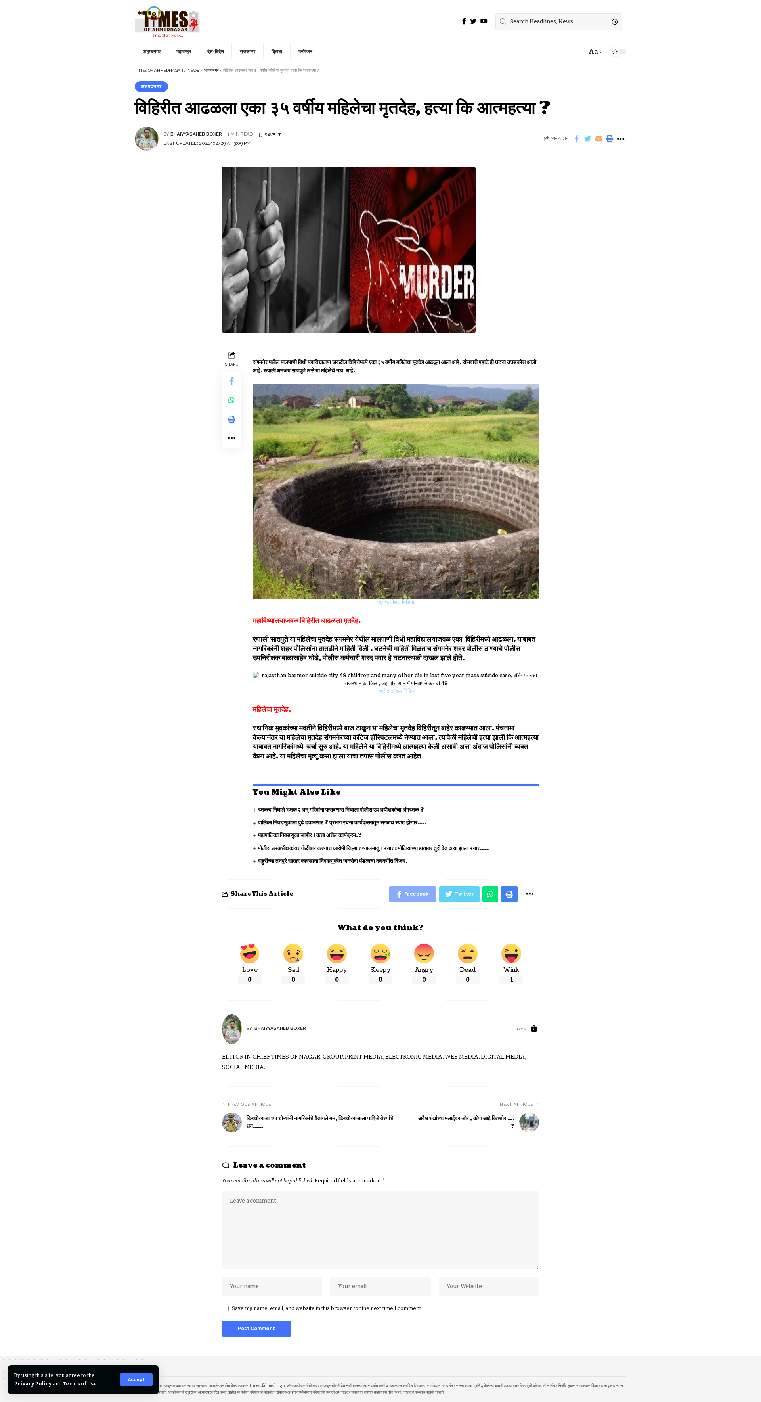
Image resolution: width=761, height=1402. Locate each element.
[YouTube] (483, 21)
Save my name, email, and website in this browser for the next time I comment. (327, 1308)
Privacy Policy (33, 1384)
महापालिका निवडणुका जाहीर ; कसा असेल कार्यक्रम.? (310, 835)
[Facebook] (464, 21)
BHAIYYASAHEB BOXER (196, 134)
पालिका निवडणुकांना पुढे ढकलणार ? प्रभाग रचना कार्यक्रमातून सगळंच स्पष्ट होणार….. (342, 822)
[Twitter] (473, 21)
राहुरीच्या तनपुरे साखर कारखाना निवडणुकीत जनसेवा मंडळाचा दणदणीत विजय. (332, 861)
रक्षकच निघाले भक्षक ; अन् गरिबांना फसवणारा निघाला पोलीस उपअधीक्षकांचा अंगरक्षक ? (341, 810)
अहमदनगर (151, 86)
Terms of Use (80, 1384)
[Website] (534, 1029)
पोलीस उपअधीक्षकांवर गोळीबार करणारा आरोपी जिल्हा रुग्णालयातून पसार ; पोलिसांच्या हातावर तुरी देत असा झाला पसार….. (373, 848)
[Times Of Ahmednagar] (167, 22)
